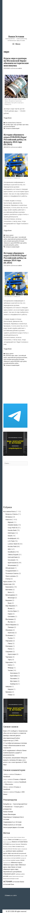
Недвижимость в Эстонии (12, 822)
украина (10, 876)
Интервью (9, 517)
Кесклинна (14, 673)
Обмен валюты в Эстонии (12, 825)
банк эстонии (16, 846)
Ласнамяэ (13, 678)
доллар (7, 124)
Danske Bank (12, 530)
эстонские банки (18, 882)
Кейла (10, 665)
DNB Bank (11, 533)
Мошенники (12, 565)
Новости (18, 122)
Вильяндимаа (10, 595)
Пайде (10, 695)
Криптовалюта (13, 563)
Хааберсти (14, 684)
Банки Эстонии (16, 36)
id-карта (4, 837)
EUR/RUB (8, 237)
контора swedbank (15, 858)
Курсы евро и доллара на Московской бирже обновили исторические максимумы (16, 62)
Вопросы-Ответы (12, 514)
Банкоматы (10, 587)
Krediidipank (12, 538)
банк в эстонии (13, 839)
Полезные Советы (12, 573)
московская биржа (9, 126)
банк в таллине (10, 837)
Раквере (11, 627)
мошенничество (6, 862)
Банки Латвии (8, 812)
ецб (5, 241)
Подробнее (8, 118)
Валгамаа (9, 589)
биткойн (10, 848)
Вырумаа (9, 600)
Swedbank (11, 552)
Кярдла (10, 689)
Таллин (10, 670)
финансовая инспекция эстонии (11, 878)
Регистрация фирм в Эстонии (13, 827)
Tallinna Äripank (13, 555)
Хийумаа (8, 686)
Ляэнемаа (9, 630)
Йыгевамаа (10, 619)
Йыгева (10, 622)
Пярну (10, 643)
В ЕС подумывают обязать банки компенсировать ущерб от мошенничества (14, 753)
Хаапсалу (11, 633)
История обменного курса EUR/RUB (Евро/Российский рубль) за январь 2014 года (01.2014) (15, 258)
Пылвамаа (9, 635)
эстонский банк (8, 884)
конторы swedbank (11, 860)
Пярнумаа (9, 641)
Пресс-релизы (11, 576)
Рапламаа (9, 646)
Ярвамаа (9, 692)
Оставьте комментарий (12, 128)
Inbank (10, 536)
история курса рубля (12, 241)
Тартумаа (9, 657)
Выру (9, 603)
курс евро (25, 124)
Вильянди (11, 598)
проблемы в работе (20, 874)
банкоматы (24, 844)
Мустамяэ (13, 681)
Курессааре (12, 654)
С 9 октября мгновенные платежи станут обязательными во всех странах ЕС (15, 745)
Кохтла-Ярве (12, 611)
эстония (7, 881)
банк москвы (12, 844)
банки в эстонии (17, 842)
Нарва (10, 614)
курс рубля (23, 243)
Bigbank (10, 522)
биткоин (22, 846)
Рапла (10, 649)
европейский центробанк (13, 855)
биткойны (15, 848)
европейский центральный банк (17, 239)
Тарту (10, 660)
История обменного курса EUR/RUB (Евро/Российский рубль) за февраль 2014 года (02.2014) (15, 139)
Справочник (7, 584)
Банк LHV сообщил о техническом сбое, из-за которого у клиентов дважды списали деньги (15, 733)
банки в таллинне (23, 839)
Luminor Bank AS (13, 544)
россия (5, 876)
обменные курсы (16, 862)
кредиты (18, 860)
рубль (16, 245)
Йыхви (10, 608)
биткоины (5, 848)
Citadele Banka (13, 525)
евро (11, 124)
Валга (10, 592)
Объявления (10, 568)
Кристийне (13, 676)
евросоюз (23, 855)
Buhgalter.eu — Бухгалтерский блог (15, 804)
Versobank (11, 560)
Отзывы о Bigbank (19, 779)
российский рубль (9, 245)
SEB (9, 549)
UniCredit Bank (13, 557)
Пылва (10, 638)
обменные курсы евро (10, 865)
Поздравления (11, 571)
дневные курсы (11, 851)
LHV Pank (11, 541)
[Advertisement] (15, 20)
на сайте (11, 895)
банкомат (18, 844)
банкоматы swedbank (7, 846)
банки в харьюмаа (7, 841)
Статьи (8, 579)
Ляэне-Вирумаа (11, 625)
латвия (22, 860)
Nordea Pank (12, 546)
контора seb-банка (7, 858)
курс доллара (18, 124)
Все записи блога (10, 122)
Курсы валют (9, 235)
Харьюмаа (9, 662)
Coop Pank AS (12, 528)
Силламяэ (11, 616)
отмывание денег (9, 874)
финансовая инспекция (18, 876)
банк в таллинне (17, 837)
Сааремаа (9, 651)
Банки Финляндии (9, 814)
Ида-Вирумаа (10, 606)
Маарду (10, 668)
